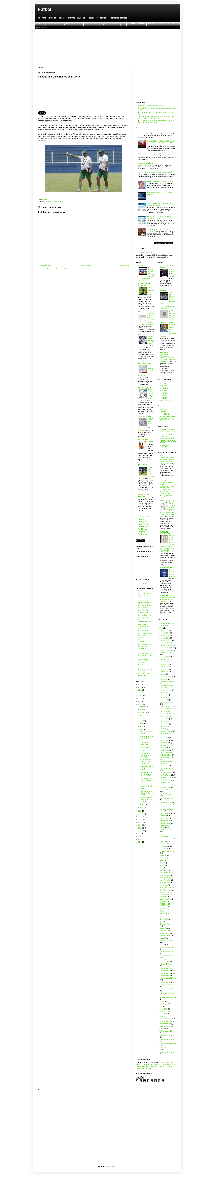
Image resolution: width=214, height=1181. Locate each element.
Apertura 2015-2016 (165, 650)
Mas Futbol (163, 919)
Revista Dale (142, 676)
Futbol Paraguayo (165, 882)
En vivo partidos (143, 612)
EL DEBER (163, 398)
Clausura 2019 (164, 721)
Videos (161, 1028)
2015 (140, 819)
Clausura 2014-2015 (165, 711)
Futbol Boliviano (144, 266)
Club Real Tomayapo (166, 780)
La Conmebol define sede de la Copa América (145, 799)
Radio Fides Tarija (143, 610)
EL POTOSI (163, 393)
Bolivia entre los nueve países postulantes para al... (146, 786)
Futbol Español (142, 531)
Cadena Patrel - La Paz (145, 651)
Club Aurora (163, 738)
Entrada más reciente (45, 265)
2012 (140, 828)
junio (141, 721)
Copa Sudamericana (91, 24)
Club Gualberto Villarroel (167, 757)
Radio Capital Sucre (144, 593)
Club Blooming (164, 740)
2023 (140, 693)
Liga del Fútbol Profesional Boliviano (166, 914)
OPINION (162, 383)
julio (141, 718)
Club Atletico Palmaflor (166, 733)
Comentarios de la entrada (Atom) (58, 269)
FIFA (161, 868)
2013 (140, 825)
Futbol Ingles (142, 522)
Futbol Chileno (142, 529)
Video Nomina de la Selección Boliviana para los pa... (146, 793)
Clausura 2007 (164, 692)
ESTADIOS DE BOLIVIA (167, 851)
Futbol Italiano (142, 534)
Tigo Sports (163, 1004)
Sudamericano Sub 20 (166, 993)
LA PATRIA (163, 390)
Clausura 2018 (164, 719)
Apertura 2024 (164, 669)
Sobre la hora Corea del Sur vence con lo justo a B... (146, 780)
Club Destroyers (164, 750)
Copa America (164, 820)
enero (142, 807)
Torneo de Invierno (165, 1019)
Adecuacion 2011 (165, 623)
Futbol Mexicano (143, 526)
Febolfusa (162, 865)
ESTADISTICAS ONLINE (167, 429)
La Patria (144, 1064)
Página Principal (85, 265)
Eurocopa (162, 855)
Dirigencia (104, 24)
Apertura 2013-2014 (165, 645)
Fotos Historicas (164, 873)
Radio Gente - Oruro (144, 605)
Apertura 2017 (164, 657)
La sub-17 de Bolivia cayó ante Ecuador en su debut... (146, 761)
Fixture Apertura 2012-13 (145, 163)
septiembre (143, 712)
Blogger (112, 1166)
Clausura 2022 (164, 724)
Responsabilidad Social (167, 951)
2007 (140, 842)
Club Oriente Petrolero (166, 768)
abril (141, 726)
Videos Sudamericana (166, 1052)
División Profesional (165, 844)
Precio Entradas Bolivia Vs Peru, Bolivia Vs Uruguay (155, 172)
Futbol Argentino (143, 524)
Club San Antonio (165, 785)
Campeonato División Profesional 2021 (166, 686)
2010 (140, 833)
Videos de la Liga (143, 583)
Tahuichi (162, 1001)
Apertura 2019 (164, 662)
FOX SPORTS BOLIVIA (167, 416)
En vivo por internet (144, 517)
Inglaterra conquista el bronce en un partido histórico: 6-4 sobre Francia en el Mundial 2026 (156, 117)
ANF (160, 628)
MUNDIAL (141, 24)
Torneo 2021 (163, 1009)
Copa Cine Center (165, 823)
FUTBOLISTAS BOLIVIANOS (164, 446)
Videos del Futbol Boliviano (166, 289)
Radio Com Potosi (143, 607)
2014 (140, 822)
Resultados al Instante (166, 955)
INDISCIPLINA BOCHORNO (164, 896)
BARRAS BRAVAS (165, 677)
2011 (140, 831)
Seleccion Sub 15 (165, 970)
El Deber (163, 1064)
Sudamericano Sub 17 (166, 989)
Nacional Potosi (164, 935)
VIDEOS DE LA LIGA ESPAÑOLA (166, 435)
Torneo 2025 (163, 1014)
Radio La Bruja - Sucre (145, 615)
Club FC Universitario (166, 752)
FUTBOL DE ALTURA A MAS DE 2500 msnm (168, 597)
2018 (140, 811)
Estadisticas (163, 409)
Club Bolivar (40, 24)
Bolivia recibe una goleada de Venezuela (145, 742)
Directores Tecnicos (165, 839)
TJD (160, 1006)
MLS (161, 921)
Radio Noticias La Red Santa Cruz (145, 670)
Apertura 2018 (164, 659)
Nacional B (164, 456)
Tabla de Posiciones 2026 (156, 24)
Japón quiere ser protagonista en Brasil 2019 (145, 755)
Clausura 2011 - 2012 (166, 702)
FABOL (161, 860)
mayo (142, 723)
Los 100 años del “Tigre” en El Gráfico (159, 229)
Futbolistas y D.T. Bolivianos (144, 284)
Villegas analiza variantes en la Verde (145, 748)
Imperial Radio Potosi (144, 602)
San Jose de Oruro (144, 416)
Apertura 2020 (164, 664)
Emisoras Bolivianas (144, 622)
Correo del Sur (153, 1066)
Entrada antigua (123, 265)
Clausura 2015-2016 (165, 714)
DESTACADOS (164, 836)
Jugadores (162, 901)
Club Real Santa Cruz (166, 777)
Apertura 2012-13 (165, 643)
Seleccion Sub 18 (165, 975)
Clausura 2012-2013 (165, 706)
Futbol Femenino (164, 880)
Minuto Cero (141, 600)
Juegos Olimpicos (165, 899)
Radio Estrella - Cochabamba (143, 647)
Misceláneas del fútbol (166, 438)
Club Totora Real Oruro (166, 798)
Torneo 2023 (163, 1011)
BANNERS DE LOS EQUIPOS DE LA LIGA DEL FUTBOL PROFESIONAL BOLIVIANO (161, 142)
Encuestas (162, 849)
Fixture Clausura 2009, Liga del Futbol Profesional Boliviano (159, 204)
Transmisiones (41, 27)
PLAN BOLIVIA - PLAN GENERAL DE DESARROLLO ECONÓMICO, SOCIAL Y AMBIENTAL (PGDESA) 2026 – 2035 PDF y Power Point (167, 491)
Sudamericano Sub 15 (166, 985)
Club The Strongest (53, 24)
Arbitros (162, 674)
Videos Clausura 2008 (166, 1039)
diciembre (143, 707)
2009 (140, 836)
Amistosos (48, 201)
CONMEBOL (163, 411)
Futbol (44, 9)
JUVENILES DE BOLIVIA (164, 905)
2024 (140, 690)
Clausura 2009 (164, 697)
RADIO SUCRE (143, 660)
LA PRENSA (163, 388)
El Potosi (145, 1066)
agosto (142, 715)
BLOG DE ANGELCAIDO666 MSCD (166, 482)
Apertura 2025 (164, 672)
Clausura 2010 (164, 700)
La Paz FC (162, 908)
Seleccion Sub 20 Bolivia (167, 978)
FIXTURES (131, 24)
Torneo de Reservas (165, 1021)
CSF (160, 834)
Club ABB (162, 728)
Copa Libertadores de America (72, 24)
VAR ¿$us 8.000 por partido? (145, 732)
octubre (142, 709)
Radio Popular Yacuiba (145, 633)
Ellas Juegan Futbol (167, 567)
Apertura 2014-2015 (165, 648)
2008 (140, 839)
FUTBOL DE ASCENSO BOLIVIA (167, 533)
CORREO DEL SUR (165, 400)
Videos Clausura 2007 (166, 1035)
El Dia (149, 1068)
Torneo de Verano (165, 1024)
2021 (140, 698)
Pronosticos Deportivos (167, 947)
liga (160, 910)
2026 (140, 684)
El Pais (157, 1064)
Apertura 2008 (164, 633)
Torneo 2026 (172, 24)
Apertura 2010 (164, 638)
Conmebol (162, 816)
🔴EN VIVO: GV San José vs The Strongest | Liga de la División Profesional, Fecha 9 (156, 121)
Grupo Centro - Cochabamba (142, 641)
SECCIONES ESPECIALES (164, 960)
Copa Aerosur (163, 818)
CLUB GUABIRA (164, 755)
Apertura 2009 (164, 635)
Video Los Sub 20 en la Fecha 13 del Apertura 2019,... (146, 774)
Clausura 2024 (164, 726)
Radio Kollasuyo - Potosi (146, 653)
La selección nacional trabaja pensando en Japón (146, 767)
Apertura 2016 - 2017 (166, 653)
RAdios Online (142, 624)
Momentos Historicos (166, 924)
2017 (140, 814)
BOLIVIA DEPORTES (167, 500)
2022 (140, 696)
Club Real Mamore (165, 772)
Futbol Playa (163, 885)
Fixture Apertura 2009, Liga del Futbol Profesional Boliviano (159, 217)
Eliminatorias (115, 24)
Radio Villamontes (143, 631)
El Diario (170, 1064)
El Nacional (168, 1066)
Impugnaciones (164, 892)
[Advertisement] (105, 48)
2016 (140, 816)
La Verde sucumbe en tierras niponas (146, 737)
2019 (140, 704)
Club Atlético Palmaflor (142, 465)
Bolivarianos (163, 679)
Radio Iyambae (142, 662)
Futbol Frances (142, 519)
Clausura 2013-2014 (165, 709)
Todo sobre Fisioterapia (164, 353)
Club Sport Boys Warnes (167, 790)
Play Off (162, 945)
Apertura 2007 (164, 630)
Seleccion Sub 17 (165, 973)
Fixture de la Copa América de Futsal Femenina (172, 573)
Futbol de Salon (164, 877)
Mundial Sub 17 (164, 933)
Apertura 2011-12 (164, 640)
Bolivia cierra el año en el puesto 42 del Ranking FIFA (155, 154)
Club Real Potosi (164, 775)
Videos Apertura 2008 (166, 1031)
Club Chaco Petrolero (166, 745)
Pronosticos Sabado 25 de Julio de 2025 (151, 105)
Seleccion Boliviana (58, 201)
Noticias (162, 938)
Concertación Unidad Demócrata (167, 307)
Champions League (165, 690)
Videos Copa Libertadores (167, 1044)
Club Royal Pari (143, 439)
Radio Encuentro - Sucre (145, 644)
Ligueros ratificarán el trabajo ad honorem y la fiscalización (157, 132)
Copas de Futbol (144, 494)
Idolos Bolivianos (165, 890)
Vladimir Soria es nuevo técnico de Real (160, 182)
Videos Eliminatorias (166, 1048)
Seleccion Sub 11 (165, 968)
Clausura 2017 (164, 716)
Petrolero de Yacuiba (166, 940)
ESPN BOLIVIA (164, 414)
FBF (123, 24)
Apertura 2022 (164, 667)
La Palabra (151, 1064)
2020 (140, 701)
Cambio (161, 1066)
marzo (142, 729)
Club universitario (165, 802)
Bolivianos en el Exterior (167, 681)
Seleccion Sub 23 (165, 982)
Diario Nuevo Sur (141, 1068)
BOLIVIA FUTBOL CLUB (167, 432)
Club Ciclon (163, 747)
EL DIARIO (163, 395)
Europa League (164, 858)
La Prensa (166, 1062)
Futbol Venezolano (165, 887)
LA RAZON (163, 385)
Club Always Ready (144, 388)
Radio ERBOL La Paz (145, 673)
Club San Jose (164, 787)
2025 (140, 687)
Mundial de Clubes (165, 931)
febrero (142, 804)
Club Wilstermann (144, 363)
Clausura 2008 (164, 695)
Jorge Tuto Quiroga (166, 322)
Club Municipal (164, 766)
